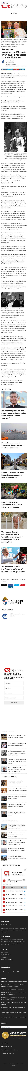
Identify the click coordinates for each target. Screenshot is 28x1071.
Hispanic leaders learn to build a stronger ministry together (15, 781)
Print (4, 584)
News (16, 66)
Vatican (19, 66)
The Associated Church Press (7, 1053)
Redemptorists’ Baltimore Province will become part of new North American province (17, 761)
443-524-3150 (4, 957)
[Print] (2, 585)
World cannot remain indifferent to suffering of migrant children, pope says (13, 569)
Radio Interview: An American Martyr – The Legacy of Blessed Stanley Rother (17, 789)
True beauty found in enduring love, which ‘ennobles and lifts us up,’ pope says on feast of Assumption (12, 537)
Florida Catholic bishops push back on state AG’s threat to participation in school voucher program (17, 826)
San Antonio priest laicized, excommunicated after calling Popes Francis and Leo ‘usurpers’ (16, 769)
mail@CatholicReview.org (6, 959)
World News (24, 66)
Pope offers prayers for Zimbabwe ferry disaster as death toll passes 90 (12, 445)
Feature (12, 66)
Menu (14, 13)
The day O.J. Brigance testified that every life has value (12, 989)
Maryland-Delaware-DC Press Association (10, 1050)
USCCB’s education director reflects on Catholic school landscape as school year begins (16, 834)
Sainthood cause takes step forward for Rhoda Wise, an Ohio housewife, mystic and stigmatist (16, 753)
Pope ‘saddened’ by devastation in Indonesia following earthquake (11, 504)
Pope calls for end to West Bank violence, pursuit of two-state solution (12, 475)
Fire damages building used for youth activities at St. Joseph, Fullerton (16, 805)
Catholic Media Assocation (7, 1046)
